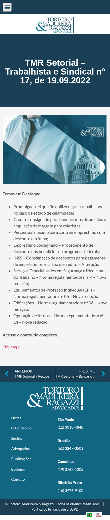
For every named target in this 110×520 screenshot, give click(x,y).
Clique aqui (11, 347)
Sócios (16, 438)
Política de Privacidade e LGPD (55, 509)
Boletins (18, 469)
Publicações (21, 458)
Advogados (20, 448)
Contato (18, 479)
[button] (7, 7)
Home (16, 418)
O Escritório (21, 428)
